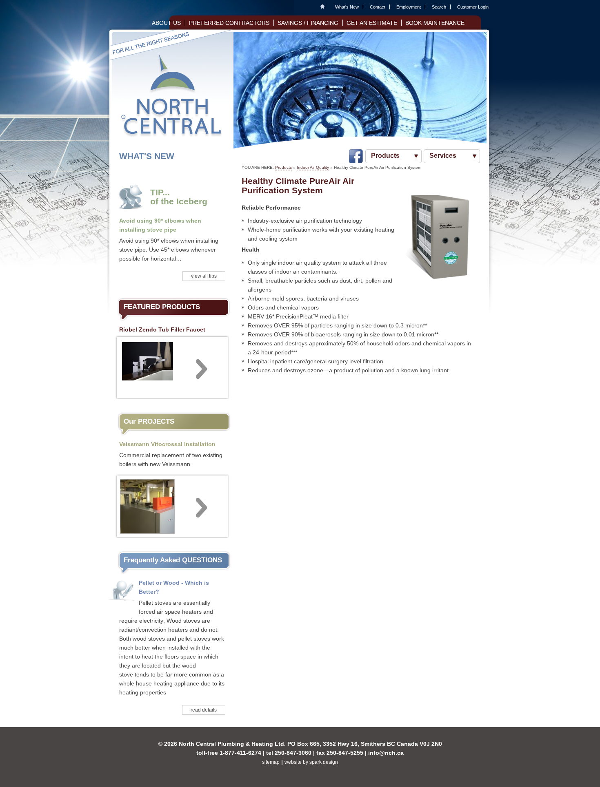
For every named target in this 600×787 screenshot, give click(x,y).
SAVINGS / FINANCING (308, 23)
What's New (347, 6)
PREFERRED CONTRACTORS (229, 23)
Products (385, 155)
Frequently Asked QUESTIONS (173, 560)
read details (204, 710)
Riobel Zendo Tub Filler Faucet (162, 329)
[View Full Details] (172, 366)
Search (439, 6)
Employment (408, 6)
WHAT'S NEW (146, 156)
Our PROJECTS (149, 421)
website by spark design (311, 762)
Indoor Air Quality (313, 167)
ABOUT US (166, 23)
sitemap (271, 762)
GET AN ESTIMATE (372, 23)
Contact (377, 6)
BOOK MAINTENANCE (434, 23)
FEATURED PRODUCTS (162, 307)
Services (442, 155)
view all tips (204, 276)
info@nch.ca (386, 752)
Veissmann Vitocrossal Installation (167, 444)
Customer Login (473, 6)
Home (324, 6)
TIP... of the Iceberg (178, 197)
